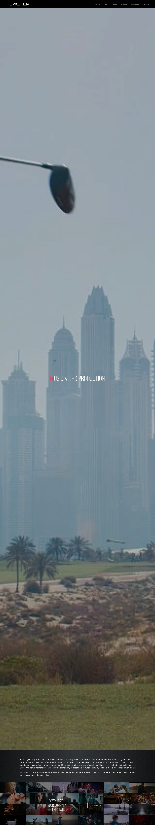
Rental (114, 4)
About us (124, 4)
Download (97, 806)
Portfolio (97, 4)
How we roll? (135, 4)
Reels (106, 4)
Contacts (147, 4)
